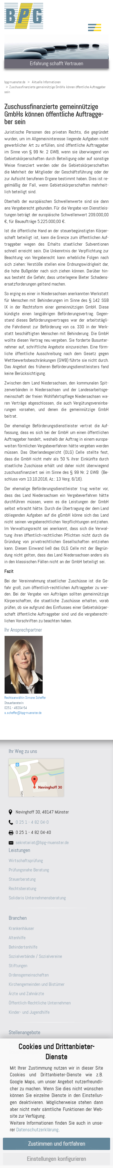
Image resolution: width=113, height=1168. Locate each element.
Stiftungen (18, 965)
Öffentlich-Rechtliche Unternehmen (40, 1003)
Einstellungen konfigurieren (56, 1158)
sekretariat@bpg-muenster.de (42, 842)
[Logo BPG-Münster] (56, 16)
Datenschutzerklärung (37, 1129)
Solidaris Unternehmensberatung (37, 898)
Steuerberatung (22, 879)
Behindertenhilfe (23, 947)
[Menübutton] (94, 27)
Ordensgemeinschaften (29, 975)
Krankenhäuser (21, 928)
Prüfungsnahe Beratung (29, 870)
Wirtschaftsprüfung (26, 860)
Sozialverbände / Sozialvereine (35, 956)
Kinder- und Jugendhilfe (29, 1012)
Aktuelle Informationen (46, 82)
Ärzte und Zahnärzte (26, 993)
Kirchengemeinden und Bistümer (37, 984)
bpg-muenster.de (14, 82)
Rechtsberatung (22, 888)
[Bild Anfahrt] (56, 778)
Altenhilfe (17, 937)
